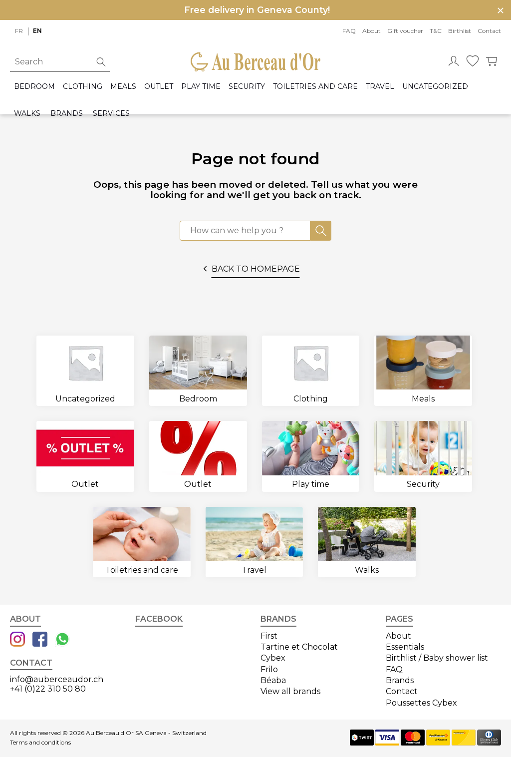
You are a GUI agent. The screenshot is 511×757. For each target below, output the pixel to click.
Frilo (269, 669)
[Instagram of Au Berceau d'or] (17, 640)
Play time (201, 86)
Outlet (158, 86)
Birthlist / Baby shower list (437, 658)
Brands (66, 113)
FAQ (349, 30)
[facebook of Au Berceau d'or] (39, 640)
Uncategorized (435, 86)
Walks (27, 113)
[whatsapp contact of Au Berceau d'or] (62, 640)
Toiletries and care (315, 86)
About (371, 30)
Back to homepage (256, 269)
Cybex (272, 658)
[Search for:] (245, 231)
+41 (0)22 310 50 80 (48, 689)
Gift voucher (405, 30)
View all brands (290, 691)
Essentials (405, 647)
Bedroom (34, 86)
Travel (380, 86)
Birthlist (459, 30)
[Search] (320, 231)
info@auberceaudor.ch (56, 679)
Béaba (273, 680)
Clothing (82, 86)
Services (111, 113)
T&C (436, 30)
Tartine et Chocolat (299, 647)
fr (19, 30)
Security (247, 86)
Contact (489, 30)
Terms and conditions (40, 742)
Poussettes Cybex (421, 703)
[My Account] (453, 62)
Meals (123, 86)
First (268, 636)
